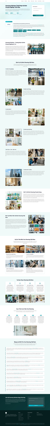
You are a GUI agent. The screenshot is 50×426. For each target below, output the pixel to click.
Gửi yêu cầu (36, 405)
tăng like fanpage (31, 34)
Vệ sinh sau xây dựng (20, 417)
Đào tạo (28, 415)
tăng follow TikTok (21, 35)
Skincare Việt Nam (35, 348)
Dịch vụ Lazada (24, 31)
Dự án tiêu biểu (29, 416)
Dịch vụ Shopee (20, 31)
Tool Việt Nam (22, 423)
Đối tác (28, 417)
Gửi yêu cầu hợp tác (38, 15)
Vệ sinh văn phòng (20, 415)
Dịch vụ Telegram (15, 31)
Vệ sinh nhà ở (19, 416)
